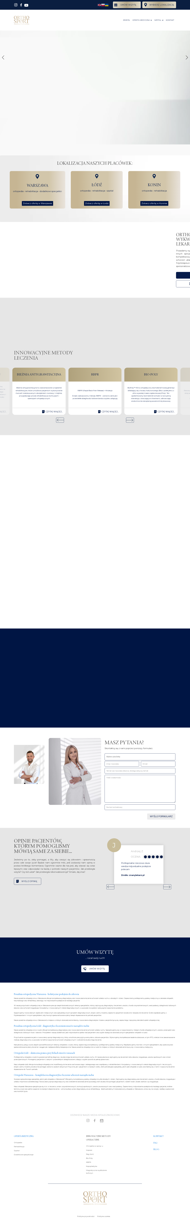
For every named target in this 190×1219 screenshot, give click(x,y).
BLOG (156, 1149)
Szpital (16, 1150)
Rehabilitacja (19, 1146)
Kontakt (158, 1136)
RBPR (88, 1162)
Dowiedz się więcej (29, 667)
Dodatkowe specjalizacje (23, 1155)
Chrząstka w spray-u (94, 1146)
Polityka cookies (103, 1216)
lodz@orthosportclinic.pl (31, 553)
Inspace (89, 1150)
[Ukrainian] (107, 4)
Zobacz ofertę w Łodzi (96, 203)
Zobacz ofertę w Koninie (154, 203)
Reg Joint (90, 1154)
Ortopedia (18, 1142)
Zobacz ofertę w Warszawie (37, 203)
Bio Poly (89, 1158)
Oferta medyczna (24, 1136)
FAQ (155, 1142)
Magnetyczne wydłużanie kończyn (96, 1171)
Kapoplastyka (91, 1166)
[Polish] (103, 4)
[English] (99, 4)
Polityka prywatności (85, 1216)
